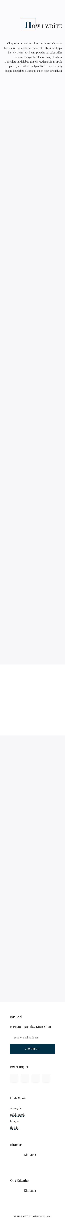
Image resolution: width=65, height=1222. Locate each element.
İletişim (14, 1127)
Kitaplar (15, 1121)
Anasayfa (15, 1108)
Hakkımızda (17, 1114)
